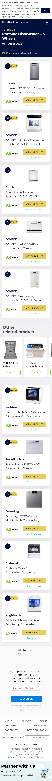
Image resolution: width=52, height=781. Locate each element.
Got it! (45, 10)
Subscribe (26, 699)
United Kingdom (37, 737)
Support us (40, 725)
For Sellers (11, 730)
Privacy (26, 721)
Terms (43, 721)
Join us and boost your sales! (17, 775)
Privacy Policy (23, 17)
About (8, 721)
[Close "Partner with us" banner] (49, 764)
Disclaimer (11, 725)
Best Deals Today (37, 730)
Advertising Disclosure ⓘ (13, 737)
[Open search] (47, 23)
